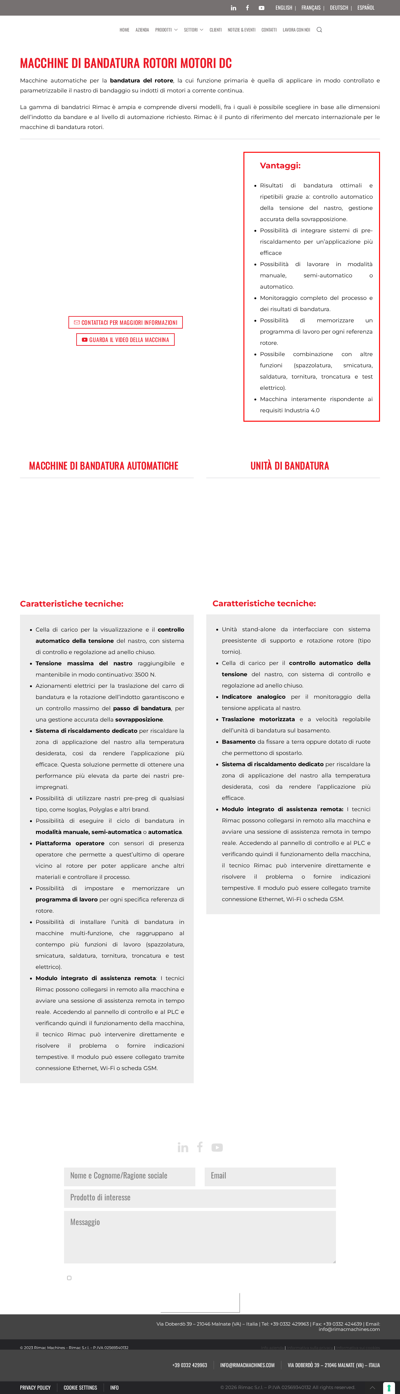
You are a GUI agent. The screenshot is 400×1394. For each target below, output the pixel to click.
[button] (319, 30)
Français (311, 7)
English (284, 7)
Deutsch (339, 7)
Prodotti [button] (163, 29)
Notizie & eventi (241, 29)
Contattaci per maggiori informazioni (130, 322)
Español (366, 7)
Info (114, 1388)
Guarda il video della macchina (129, 339)
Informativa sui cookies (358, 1347)
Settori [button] (191, 29)
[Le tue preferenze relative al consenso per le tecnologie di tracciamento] (389, 1388)
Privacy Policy (35, 1388)
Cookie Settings (80, 1388)
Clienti (216, 29)
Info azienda (272, 1347)
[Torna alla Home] (68, 30)
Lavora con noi (296, 29)
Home (124, 29)
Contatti (269, 29)
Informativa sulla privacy (310, 1347)
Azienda (142, 29)
